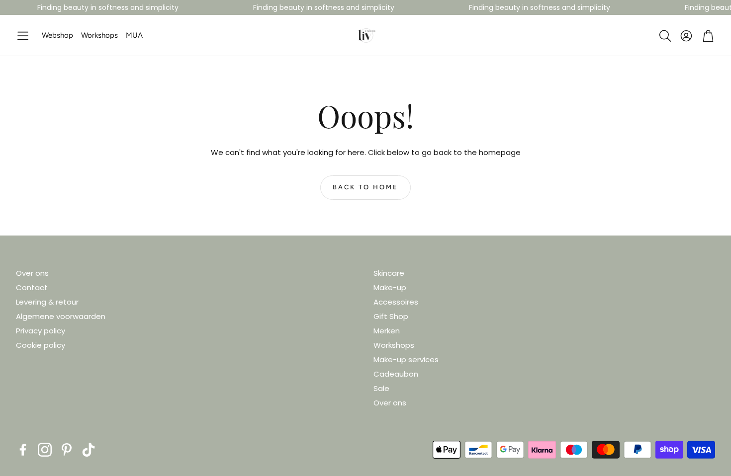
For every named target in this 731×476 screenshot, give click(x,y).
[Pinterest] (67, 450)
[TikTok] (88, 450)
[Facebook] (23, 450)
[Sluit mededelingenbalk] (721, 7)
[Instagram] (45, 450)
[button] (23, 36)
